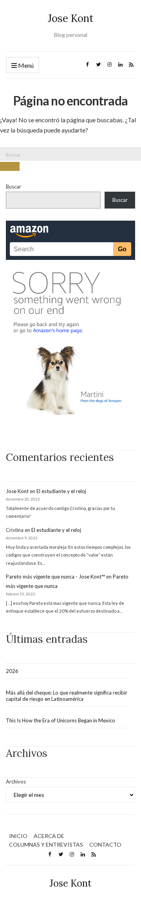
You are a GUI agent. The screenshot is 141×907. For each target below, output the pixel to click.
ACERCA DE (49, 836)
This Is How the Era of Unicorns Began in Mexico (60, 720)
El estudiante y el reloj (61, 491)
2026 (12, 671)
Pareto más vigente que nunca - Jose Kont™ (55, 576)
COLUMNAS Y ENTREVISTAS (46, 844)
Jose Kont (71, 18)
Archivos (16, 781)
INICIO (18, 836)
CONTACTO (105, 844)
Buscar (13, 186)
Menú (25, 65)
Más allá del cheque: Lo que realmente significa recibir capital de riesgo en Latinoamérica (66, 695)
